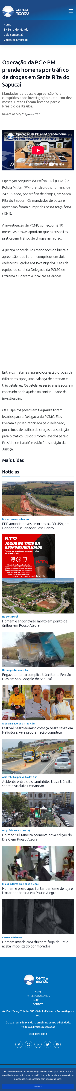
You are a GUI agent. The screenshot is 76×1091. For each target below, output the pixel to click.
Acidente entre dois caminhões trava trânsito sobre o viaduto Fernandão (37, 784)
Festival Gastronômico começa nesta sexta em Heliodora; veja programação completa (37, 730)
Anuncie (38, 1000)
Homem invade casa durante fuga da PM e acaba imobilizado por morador (35, 944)
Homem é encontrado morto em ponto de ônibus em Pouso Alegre (34, 623)
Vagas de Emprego (16, 39)
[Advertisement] (38, 326)
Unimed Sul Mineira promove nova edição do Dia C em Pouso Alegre (37, 837)
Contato (38, 1004)
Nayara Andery (11, 114)
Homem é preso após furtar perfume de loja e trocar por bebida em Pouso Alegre (37, 890)
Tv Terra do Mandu (16, 29)
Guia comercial (13, 34)
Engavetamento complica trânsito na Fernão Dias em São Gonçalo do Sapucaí (36, 677)
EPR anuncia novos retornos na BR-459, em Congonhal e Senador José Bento (35, 526)
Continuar (38, 1086)
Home (7, 24)
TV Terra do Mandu (38, 995)
